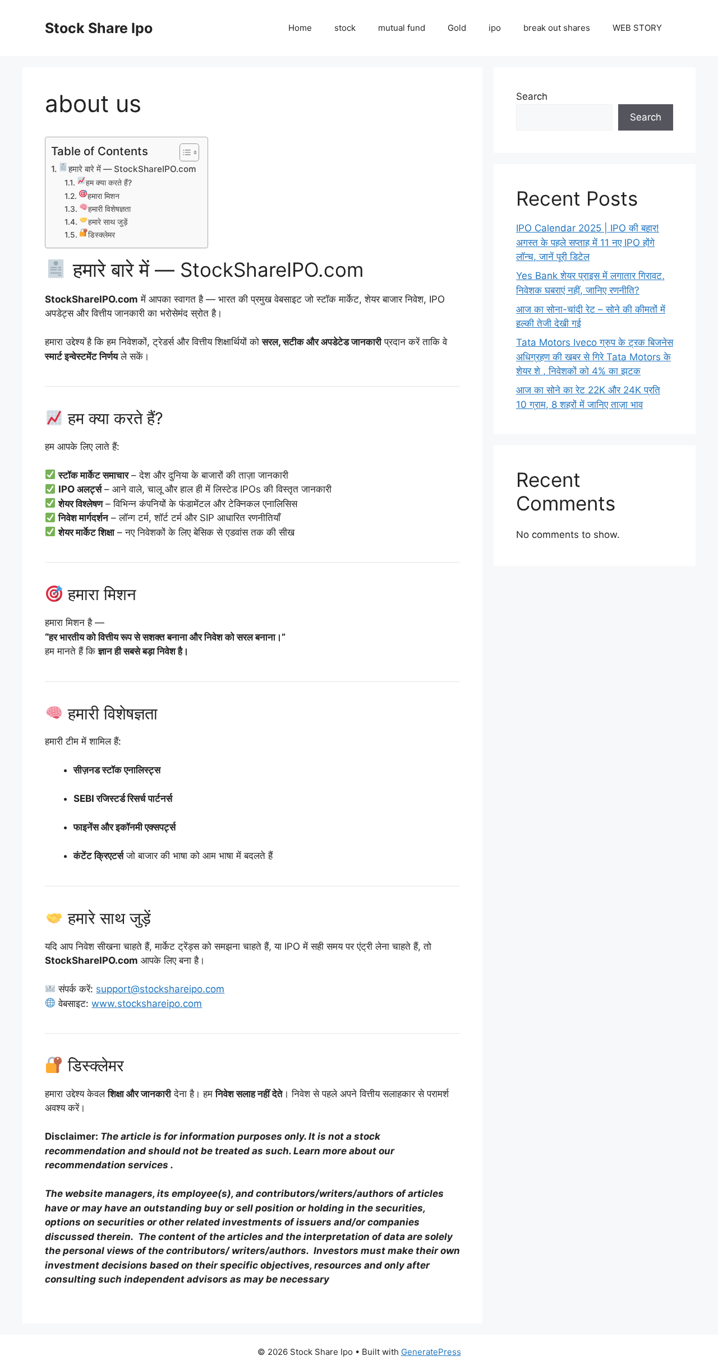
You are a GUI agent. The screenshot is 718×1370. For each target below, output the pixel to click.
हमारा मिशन (103, 196)
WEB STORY (637, 27)
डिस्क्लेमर (101, 234)
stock (345, 27)
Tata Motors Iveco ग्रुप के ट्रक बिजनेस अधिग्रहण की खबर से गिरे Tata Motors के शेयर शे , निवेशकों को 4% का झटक (594, 357)
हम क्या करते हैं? (108, 182)
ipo (495, 27)
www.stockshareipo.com (146, 1003)
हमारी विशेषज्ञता (109, 209)
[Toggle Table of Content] (183, 152)
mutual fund (401, 27)
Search (531, 96)
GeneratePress (431, 1351)
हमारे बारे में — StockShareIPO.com (132, 169)
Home (300, 27)
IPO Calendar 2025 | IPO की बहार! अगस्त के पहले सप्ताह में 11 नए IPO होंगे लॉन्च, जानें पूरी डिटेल (587, 242)
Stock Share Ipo (99, 28)
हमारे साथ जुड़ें (107, 221)
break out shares (556, 27)
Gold (457, 27)
